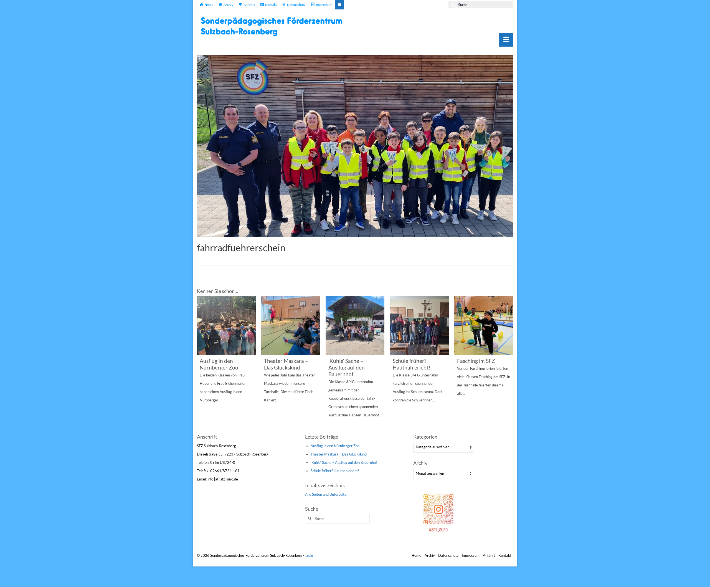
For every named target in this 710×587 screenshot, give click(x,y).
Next (508, 364)
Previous (202, 364)
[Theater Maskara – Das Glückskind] (290, 325)
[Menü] (506, 40)
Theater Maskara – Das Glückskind (339, 454)
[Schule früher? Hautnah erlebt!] (419, 325)
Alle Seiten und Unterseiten (326, 494)
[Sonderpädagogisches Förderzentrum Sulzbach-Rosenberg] (274, 27)
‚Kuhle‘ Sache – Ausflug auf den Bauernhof (344, 462)
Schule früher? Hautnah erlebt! (335, 471)
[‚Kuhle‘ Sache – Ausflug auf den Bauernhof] (355, 325)
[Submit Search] (452, 4)
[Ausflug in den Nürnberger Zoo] (226, 325)
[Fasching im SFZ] (483, 325)
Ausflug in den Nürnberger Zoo (335, 446)
